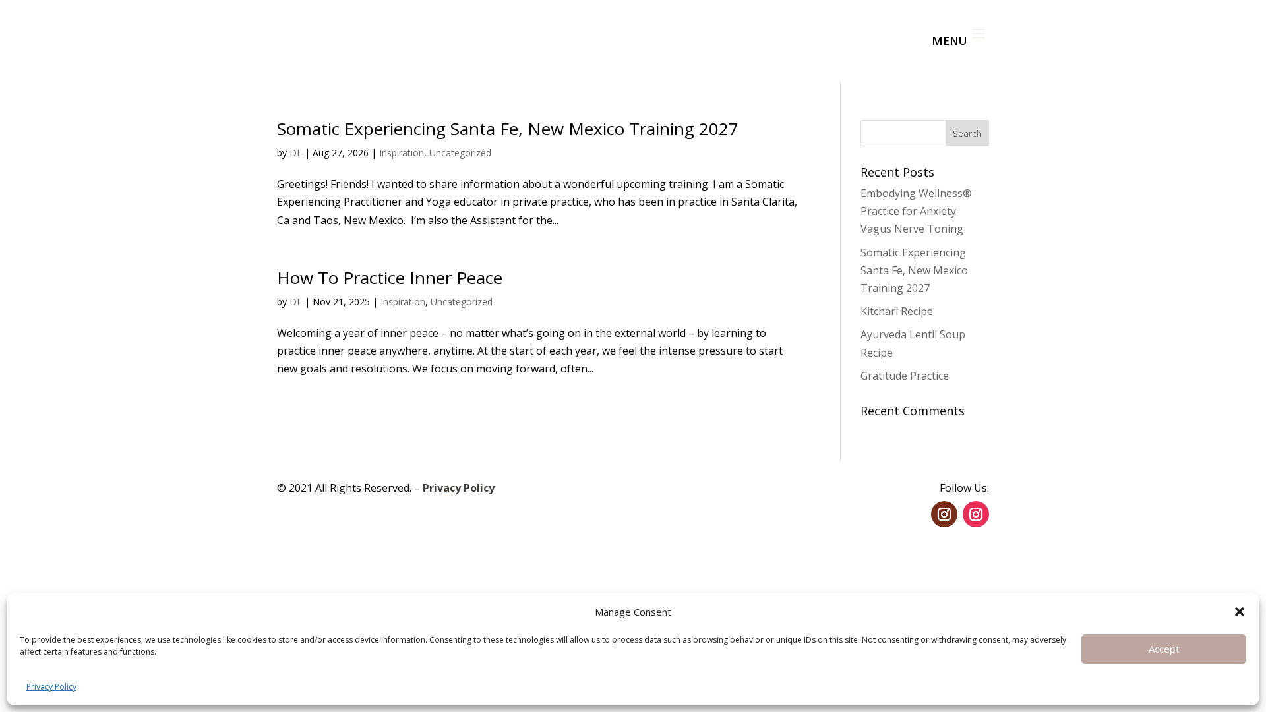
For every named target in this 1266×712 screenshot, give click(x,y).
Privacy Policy (51, 686)
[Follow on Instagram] (944, 514)
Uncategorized (460, 152)
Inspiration (401, 152)
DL (295, 152)
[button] (1239, 611)
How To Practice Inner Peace (389, 277)
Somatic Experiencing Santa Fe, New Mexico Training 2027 (507, 128)
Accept (1164, 648)
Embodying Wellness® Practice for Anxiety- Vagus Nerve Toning (916, 211)
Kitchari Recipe (896, 311)
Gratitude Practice (904, 376)
